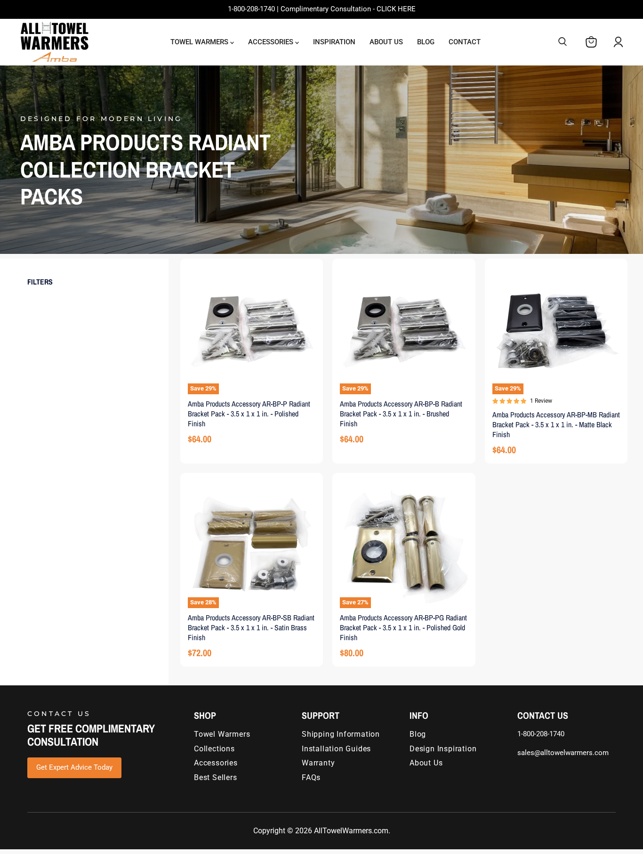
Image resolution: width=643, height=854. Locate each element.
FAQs (311, 777)
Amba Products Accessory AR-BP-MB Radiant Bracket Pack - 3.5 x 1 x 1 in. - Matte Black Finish (556, 424)
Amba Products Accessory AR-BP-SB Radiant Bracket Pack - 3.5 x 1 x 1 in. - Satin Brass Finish (251, 627)
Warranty (318, 762)
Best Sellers (215, 777)
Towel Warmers (200, 42)
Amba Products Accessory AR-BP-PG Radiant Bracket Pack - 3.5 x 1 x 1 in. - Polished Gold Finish (403, 627)
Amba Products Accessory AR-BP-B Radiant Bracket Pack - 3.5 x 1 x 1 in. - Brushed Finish (401, 414)
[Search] (562, 42)
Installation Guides (336, 748)
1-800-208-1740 (540, 734)
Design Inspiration (443, 748)
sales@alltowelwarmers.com (563, 752)
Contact (465, 42)
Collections (214, 748)
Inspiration (334, 42)
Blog (425, 42)
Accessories (271, 42)
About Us (386, 42)
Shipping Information (341, 734)
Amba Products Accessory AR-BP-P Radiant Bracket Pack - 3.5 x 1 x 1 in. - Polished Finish (249, 414)
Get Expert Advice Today (74, 767)
